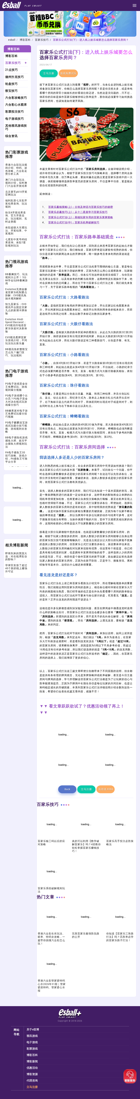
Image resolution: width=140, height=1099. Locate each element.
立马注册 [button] (48, 73)
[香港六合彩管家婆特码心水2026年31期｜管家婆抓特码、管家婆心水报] (51, 976)
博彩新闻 (32, 1061)
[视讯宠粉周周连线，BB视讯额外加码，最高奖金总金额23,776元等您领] (63, 747)
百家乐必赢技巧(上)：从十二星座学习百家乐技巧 (78, 212)
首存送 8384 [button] (105, 789)
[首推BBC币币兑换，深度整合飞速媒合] (70, 35)
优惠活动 (32, 1067)
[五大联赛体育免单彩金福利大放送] (17, 500)
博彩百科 (25, 39)
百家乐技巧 (42, 39)
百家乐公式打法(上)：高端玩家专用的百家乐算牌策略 (80, 217)
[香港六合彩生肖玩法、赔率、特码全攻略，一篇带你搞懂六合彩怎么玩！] (51, 929)
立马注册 (32, 1087)
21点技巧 (11, 70)
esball (11, 39)
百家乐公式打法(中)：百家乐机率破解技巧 (73, 222)
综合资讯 (11, 136)
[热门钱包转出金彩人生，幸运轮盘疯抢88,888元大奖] (17, 532)
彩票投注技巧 (14, 111)
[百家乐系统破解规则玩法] (51, 884)
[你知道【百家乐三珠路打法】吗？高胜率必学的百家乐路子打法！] (120, 929)
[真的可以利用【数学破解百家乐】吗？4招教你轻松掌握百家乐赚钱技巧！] (85, 837)
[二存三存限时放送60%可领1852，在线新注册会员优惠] (63, 777)
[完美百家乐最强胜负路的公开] (85, 929)
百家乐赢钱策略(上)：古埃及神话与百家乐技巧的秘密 (80, 206)
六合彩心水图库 (16, 104)
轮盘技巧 (11, 84)
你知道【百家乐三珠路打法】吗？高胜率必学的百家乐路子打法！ (120, 937)
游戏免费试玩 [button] (68, 73)
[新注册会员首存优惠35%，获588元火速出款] (110, 777)
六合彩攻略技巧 (16, 97)
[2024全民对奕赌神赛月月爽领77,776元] (110, 747)
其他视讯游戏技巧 (16, 127)
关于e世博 (33, 1029)
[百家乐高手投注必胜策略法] (120, 837)
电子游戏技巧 (14, 118)
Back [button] (67, 789)
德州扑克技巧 (14, 77)
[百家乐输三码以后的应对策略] (51, 837)
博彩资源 (32, 1074)
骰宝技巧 (11, 90)
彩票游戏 (32, 1048)
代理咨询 (32, 1080)
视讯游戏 (32, 1036)
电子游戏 (32, 1042)
